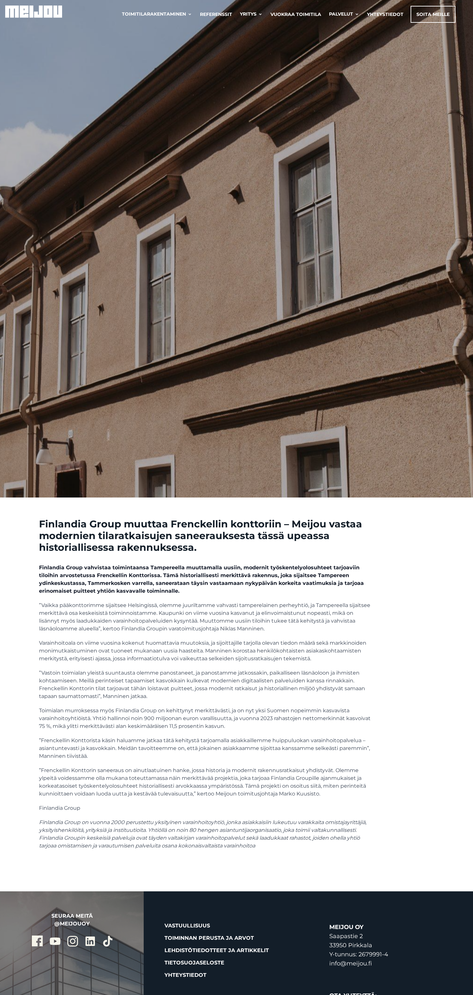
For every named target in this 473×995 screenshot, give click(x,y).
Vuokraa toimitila (295, 14)
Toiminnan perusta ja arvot (209, 938)
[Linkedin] (89, 940)
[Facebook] (37, 940)
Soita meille (433, 14)
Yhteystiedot (385, 14)
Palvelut (344, 14)
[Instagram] (72, 940)
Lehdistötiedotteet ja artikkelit (216, 950)
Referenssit (216, 14)
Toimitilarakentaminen (157, 14)
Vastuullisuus (187, 926)
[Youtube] (54, 940)
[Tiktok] (107, 940)
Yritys (251, 14)
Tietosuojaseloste (194, 963)
